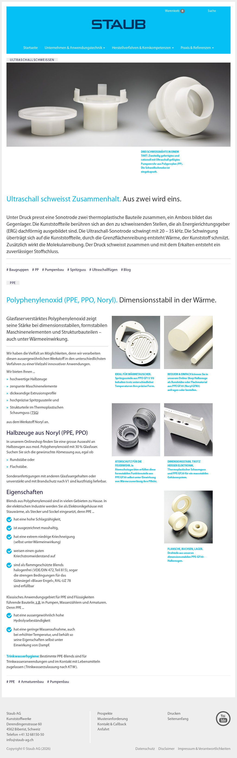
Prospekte (104, 714)
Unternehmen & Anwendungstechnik (74, 48)
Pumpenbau (54, 270)
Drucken (174, 714)
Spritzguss (78, 270)
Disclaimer (166, 749)
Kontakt (111, 724)
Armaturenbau (32, 682)
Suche (212, 11)
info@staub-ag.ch (20, 740)
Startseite (30, 48)
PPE (12, 682)
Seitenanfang (178, 719)
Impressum (204, 749)
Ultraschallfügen (105, 270)
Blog (127, 270)
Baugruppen (19, 270)
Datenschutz (145, 749)
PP (37, 270)
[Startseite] (119, 24)
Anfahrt (103, 729)
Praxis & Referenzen (196, 48)
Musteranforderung (112, 719)
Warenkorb (174, 11)
